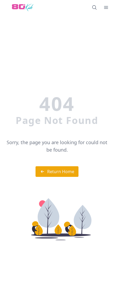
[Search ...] (94, 7)
